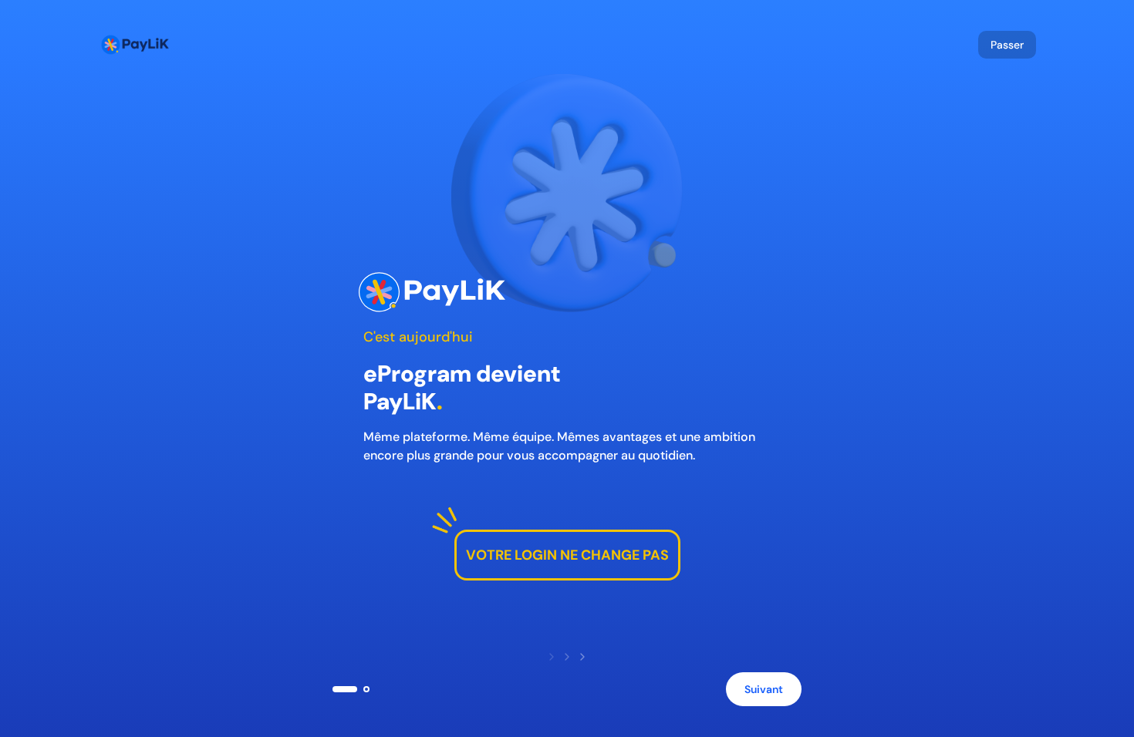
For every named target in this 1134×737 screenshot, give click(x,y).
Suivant (763, 689)
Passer (1007, 45)
